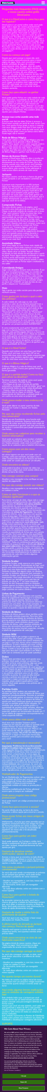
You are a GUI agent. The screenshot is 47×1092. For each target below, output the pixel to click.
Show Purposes (23, 1088)
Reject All (23, 1082)
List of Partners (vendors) (12, 1070)
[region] (23, 1059)
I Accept (23, 1076)
